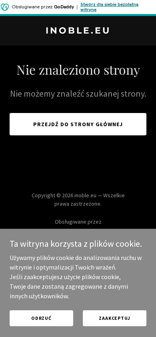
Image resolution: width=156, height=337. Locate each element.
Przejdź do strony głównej (78, 124)
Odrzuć (41, 318)
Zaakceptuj (114, 318)
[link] (78, 31)
